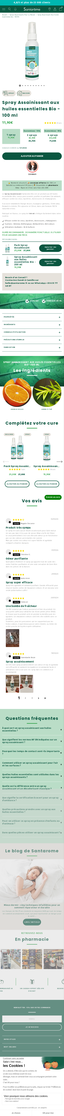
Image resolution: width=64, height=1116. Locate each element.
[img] (18, 520)
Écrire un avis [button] (53, 497)
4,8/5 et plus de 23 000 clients (32, 3)
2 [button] (25, 698)
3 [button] (32, 698)
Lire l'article (32, 922)
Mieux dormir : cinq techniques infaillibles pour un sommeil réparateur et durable (32, 906)
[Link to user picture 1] (12, 638)
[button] (50, 123)
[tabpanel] (32, 51)
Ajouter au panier (32, 156)
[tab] (20, 85)
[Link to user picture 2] (26, 684)
